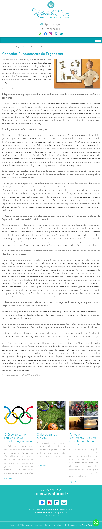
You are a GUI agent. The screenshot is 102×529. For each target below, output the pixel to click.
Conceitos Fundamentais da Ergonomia (40, 47)
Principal (5, 47)
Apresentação (52, 24)
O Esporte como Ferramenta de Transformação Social (18, 438)
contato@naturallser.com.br (51, 494)
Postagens (17, 47)
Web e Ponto (87, 525)
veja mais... (9, 478)
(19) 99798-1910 (53, 29)
